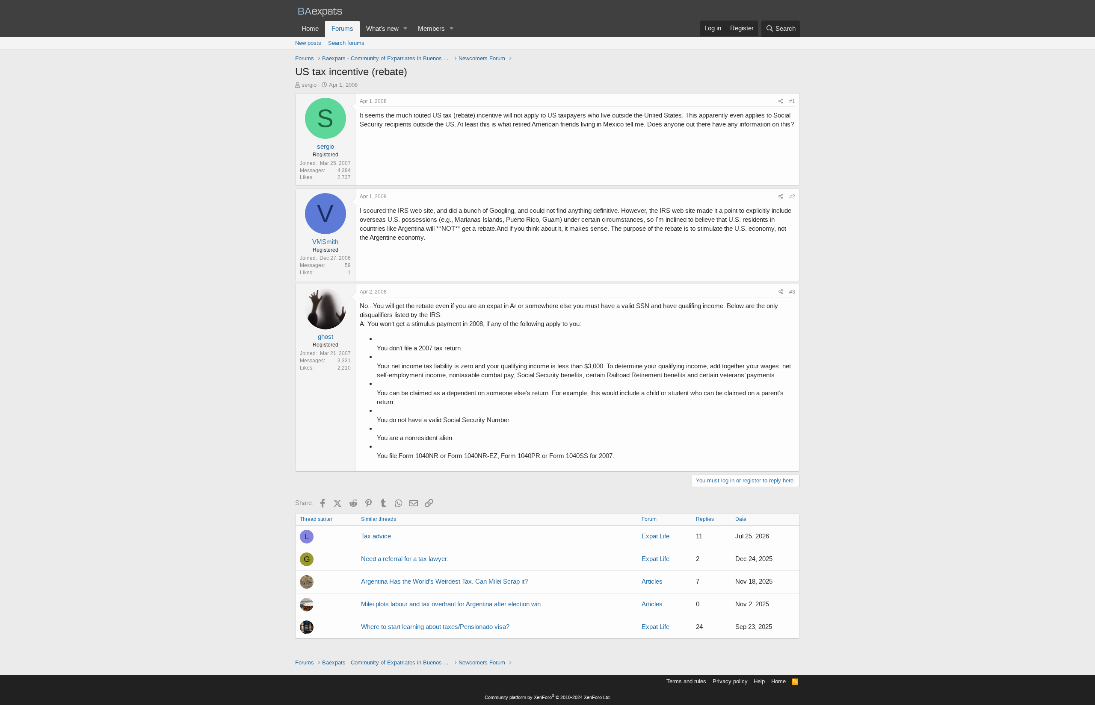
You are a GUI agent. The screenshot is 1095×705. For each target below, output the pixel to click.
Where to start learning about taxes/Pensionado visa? (435, 627)
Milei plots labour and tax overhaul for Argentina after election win (451, 604)
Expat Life (655, 536)
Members (431, 28)
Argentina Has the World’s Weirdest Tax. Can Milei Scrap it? (444, 581)
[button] (405, 29)
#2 (792, 196)
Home (310, 28)
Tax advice (376, 536)
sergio (309, 84)
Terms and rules (686, 681)
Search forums (346, 43)
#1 (792, 101)
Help (759, 681)
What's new (382, 28)
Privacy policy (730, 681)
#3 (792, 291)
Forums (342, 28)
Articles (652, 581)
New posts (308, 43)
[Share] (780, 101)
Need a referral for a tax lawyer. (404, 559)
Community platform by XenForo (548, 697)
